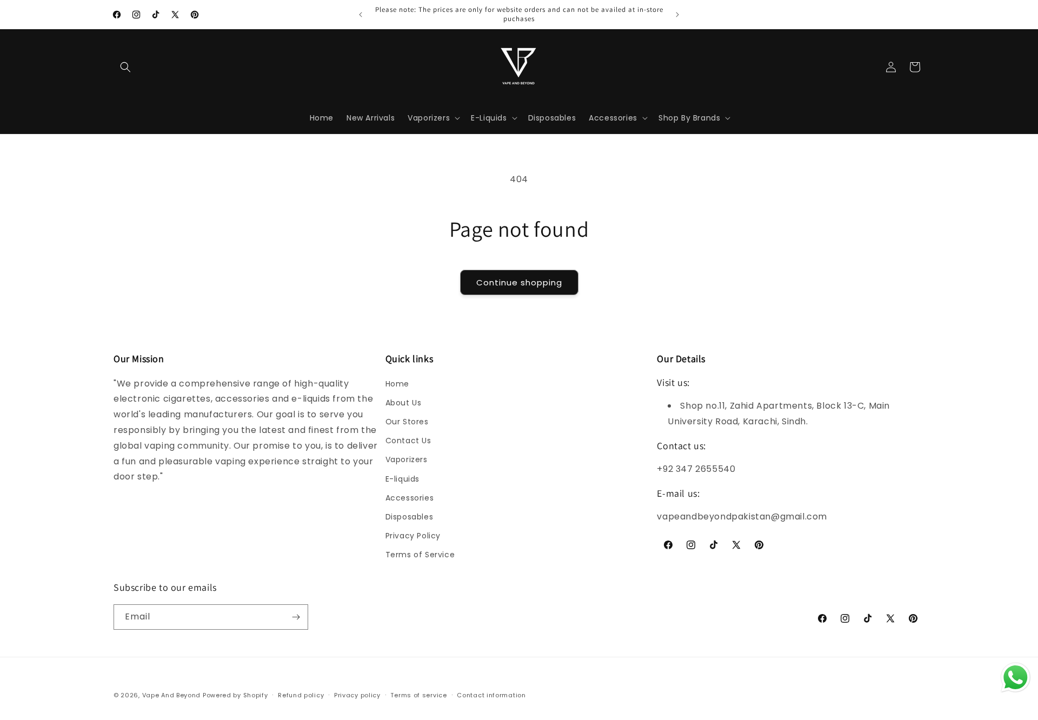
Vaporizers (406, 459)
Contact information (491, 695)
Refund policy (301, 695)
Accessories (409, 497)
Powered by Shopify (235, 695)
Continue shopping (519, 282)
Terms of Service (420, 554)
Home (397, 383)
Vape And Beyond (171, 695)
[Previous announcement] (360, 14)
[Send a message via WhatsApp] (1016, 678)
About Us (403, 402)
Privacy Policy (413, 535)
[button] (125, 67)
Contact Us (408, 440)
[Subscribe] (296, 617)
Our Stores (407, 421)
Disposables (409, 516)
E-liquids (402, 479)
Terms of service (418, 695)
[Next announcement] (677, 14)
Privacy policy (357, 695)
